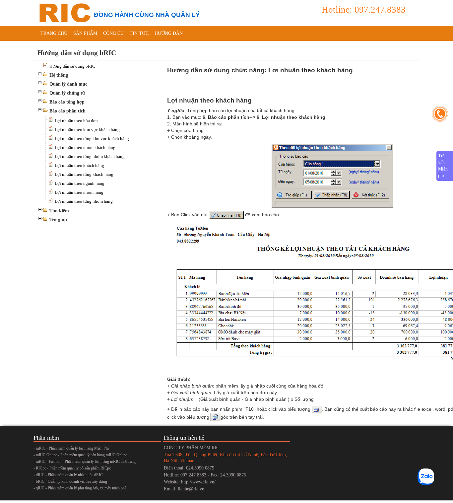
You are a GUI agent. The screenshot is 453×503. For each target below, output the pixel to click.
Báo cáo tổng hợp (67, 102)
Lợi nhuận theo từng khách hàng (84, 174)
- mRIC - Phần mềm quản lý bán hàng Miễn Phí (71, 448)
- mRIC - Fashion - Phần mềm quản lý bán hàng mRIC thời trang (84, 461)
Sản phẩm (85, 33)
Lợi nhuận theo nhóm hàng (79, 192)
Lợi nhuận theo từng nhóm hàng (84, 201)
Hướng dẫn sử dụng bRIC (72, 66)
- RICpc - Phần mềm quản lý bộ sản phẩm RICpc (72, 468)
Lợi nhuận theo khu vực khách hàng (87, 129)
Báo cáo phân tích (67, 110)
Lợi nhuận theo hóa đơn (76, 120)
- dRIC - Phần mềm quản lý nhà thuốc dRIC (68, 474)
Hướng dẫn (169, 33)
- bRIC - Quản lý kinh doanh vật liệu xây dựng (70, 481)
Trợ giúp (58, 219)
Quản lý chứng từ (67, 93)
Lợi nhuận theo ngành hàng (79, 183)
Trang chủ (53, 33)
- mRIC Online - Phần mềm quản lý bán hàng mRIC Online (80, 455)
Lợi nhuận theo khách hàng (79, 165)
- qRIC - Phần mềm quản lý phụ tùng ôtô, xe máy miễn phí (79, 488)
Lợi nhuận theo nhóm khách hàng (85, 147)
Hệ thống (58, 75)
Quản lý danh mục (68, 84)
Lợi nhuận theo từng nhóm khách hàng (90, 156)
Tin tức (139, 33)
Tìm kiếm (59, 210)
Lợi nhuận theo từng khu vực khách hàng (92, 138)
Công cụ (113, 33)
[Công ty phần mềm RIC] (64, 12)
